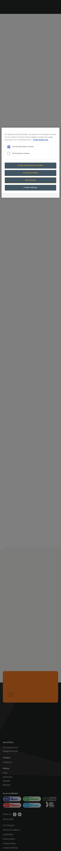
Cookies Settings (30, 187)
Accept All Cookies (30, 173)
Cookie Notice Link (40, 140)
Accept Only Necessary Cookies (30, 165)
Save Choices (30, 180)
